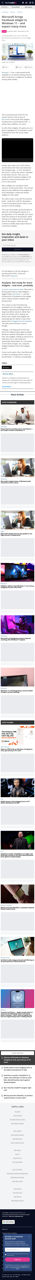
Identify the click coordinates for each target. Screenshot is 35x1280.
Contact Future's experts (9, 1233)
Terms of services (23, 254)
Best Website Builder (17, 1123)
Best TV (17, 1154)
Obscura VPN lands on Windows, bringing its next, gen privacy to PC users (17, 1060)
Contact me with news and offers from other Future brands (18, 1254)
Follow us (20, 67)
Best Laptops (17, 1131)
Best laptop (28, 7)
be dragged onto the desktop (21, 321)
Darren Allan (13, 31)
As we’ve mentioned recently (12, 289)
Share (6, 67)
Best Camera (17, 1189)
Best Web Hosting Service (17, 1119)
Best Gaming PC (17, 1139)
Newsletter (29, 67)
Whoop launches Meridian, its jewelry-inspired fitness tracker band (18, 1097)
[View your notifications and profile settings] (23, 2)
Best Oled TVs (17, 1158)
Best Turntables (17, 1169)
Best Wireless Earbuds (17, 1177)
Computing (5, 12)
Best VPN (17, 1112)
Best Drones (17, 1196)
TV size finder (15, 7)
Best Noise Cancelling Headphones (17, 1173)
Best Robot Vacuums (17, 1200)
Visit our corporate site (16, 1216)
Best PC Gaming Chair (17, 1143)
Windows (20, 12)
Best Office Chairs (17, 1181)
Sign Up (17, 1260)
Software (12, 12)
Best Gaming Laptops (17, 1135)
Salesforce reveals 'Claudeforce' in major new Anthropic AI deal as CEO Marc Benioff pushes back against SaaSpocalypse (18, 1079)
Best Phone (17, 1150)
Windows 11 (6, 72)
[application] (17, 149)
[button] (33, 3)
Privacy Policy (24, 1266)
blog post (14, 276)
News (4, 31)
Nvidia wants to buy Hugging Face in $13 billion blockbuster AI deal (18, 1069)
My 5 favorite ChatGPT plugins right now (17, 1089)
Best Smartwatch (17, 1162)
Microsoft (5, 119)
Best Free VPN (17, 1115)
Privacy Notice (25, 256)
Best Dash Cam (17, 1193)
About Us (5, 1229)
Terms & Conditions (15, 1267)
